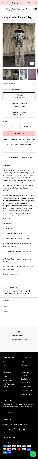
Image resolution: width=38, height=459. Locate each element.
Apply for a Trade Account (9, 385)
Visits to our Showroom (25, 374)
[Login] (27, 9)
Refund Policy (26, 386)
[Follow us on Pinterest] (19, 429)
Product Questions (10, 287)
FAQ (22, 361)
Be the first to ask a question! (19, 293)
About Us (6, 369)
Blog (4, 365)
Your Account (7, 380)
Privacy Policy (26, 383)
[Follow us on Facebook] (5, 429)
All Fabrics (6, 390)
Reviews (6, 300)
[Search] (7, 9)
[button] (7, 90)
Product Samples (27, 369)
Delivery (6, 306)
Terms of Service (27, 394)
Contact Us (6, 376)
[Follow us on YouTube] (24, 429)
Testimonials (7, 373)
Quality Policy (26, 379)
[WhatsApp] (33, 454)
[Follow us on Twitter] (9, 429)
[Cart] (34, 9)
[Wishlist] (30, 9)
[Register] (32, 412)
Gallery (5, 361)
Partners (24, 365)
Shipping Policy (26, 390)
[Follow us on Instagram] (14, 429)
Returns (6, 312)
